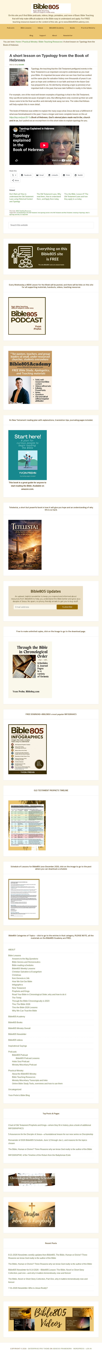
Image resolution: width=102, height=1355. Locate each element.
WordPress (78, 1349)
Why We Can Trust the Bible (24, 1011)
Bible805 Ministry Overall (19, 1028)
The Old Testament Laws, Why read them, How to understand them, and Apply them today (49, 196)
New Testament (19, 988)
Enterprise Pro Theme (38, 1349)
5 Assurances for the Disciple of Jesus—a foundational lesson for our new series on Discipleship (50, 1134)
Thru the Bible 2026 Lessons (24, 1007)
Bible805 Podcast (20, 1055)
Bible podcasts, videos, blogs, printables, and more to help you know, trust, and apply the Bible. (51, 8)
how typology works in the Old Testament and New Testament (55, 212)
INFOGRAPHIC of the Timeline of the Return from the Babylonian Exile (39, 1155)
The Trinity (16, 998)
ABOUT (11, 950)
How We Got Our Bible (22, 981)
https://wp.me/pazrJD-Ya (20, 117)
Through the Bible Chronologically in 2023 (30, 1001)
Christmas (16, 975)
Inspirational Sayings (17, 1046)
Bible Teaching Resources (23, 211)
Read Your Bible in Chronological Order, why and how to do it (39, 994)
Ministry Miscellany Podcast (24, 1065)
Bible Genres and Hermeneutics (26, 962)
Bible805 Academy (16, 1017)
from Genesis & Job (20, 978)
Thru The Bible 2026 (21, 1004)
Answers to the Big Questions (25, 959)
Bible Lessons (14, 955)
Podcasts (12, 1052)
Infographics (17, 985)
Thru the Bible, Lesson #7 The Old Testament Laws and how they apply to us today (76, 196)
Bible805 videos (15, 1040)
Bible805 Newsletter (17, 1034)
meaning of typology (79, 212)
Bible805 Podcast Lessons (27, 1058)
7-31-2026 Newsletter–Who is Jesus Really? (28, 1288)
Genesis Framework (62, 1349)
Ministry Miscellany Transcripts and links (30, 1080)
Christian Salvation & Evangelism (27, 972)
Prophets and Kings (20, 991)
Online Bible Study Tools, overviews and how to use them (37, 1084)
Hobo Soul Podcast (20, 1061)
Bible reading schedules (22, 965)
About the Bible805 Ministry (24, 1074)
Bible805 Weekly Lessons (23, 968)
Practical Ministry (15, 1071)
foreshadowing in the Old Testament (27, 212)
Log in (89, 1349)
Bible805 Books (15, 1022)
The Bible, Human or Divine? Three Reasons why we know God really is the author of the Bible (50, 1149)
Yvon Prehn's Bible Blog (19, 1095)
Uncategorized (14, 1089)
